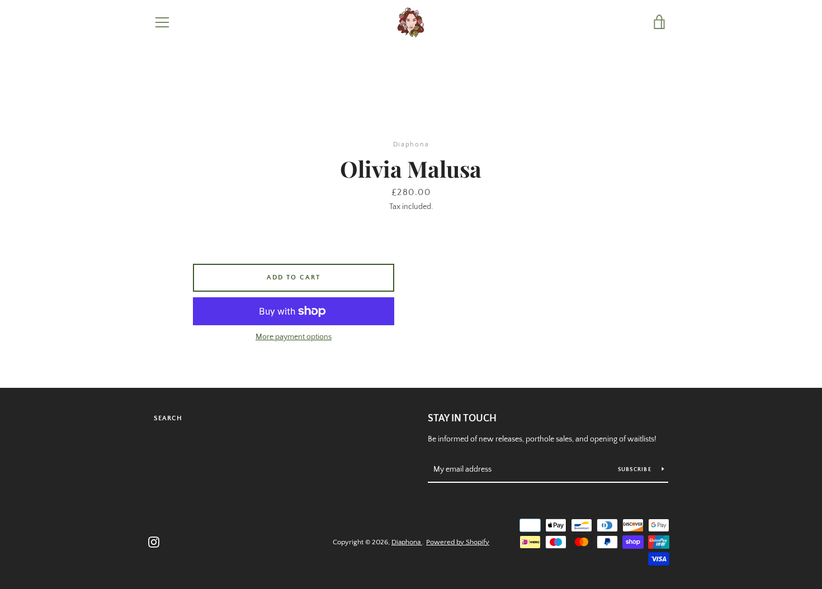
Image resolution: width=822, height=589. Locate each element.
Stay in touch (462, 418)
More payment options (294, 336)
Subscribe (636, 470)
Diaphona (406, 542)
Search (168, 418)
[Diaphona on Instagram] (153, 541)
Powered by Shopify (457, 542)
